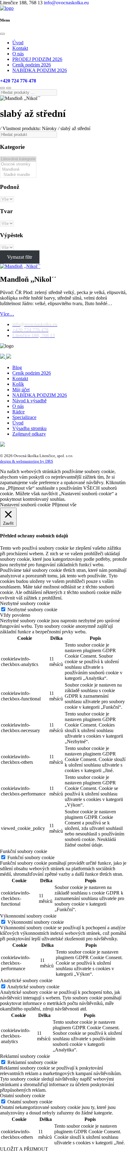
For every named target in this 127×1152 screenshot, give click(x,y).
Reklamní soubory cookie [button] (25, 1056)
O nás (18, 53)
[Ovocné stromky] (18, 164)
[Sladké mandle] (18, 174)
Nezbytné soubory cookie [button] (25, 603)
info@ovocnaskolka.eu (66, 2)
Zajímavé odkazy (29, 433)
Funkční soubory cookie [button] (23, 851)
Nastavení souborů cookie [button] (25, 504)
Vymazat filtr (19, 257)
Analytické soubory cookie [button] (26, 980)
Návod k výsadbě (29, 400)
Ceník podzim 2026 (31, 64)
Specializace (24, 417)
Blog (17, 367)
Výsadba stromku (29, 428)
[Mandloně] (18, 169)
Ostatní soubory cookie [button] (22, 1095)
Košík (18, 384)
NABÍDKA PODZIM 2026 (39, 70)
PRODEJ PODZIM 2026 (37, 59)
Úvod (17, 42)
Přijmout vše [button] (64, 504)
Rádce (18, 411)
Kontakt (20, 48)
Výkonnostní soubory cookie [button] (28, 916)
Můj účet (21, 389)
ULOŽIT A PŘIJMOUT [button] (24, 1149)
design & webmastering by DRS (26, 461)
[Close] (2, 34)
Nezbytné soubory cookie (32, 609)
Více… (7, 314)
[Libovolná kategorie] (18, 159)
